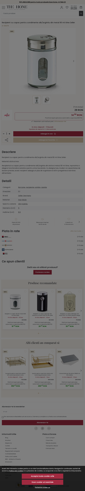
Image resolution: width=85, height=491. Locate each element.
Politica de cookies (16, 471)
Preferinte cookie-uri (42, 487)
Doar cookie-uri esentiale (42, 482)
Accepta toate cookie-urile (42, 476)
